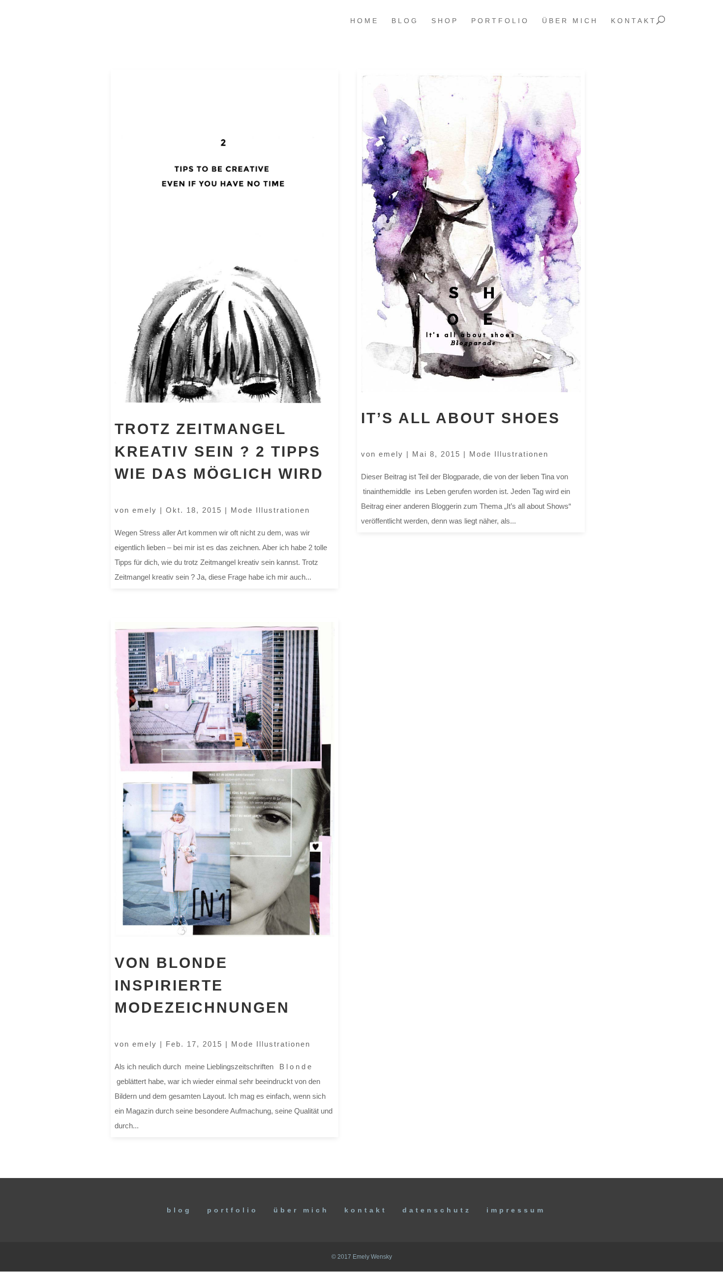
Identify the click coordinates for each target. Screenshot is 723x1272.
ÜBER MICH (301, 1210)
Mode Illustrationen (270, 510)
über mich (570, 21)
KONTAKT (365, 1210)
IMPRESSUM (515, 1210)
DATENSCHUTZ (436, 1210)
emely (144, 510)
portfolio (500, 21)
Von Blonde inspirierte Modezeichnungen (202, 985)
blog (405, 21)
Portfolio (232, 1210)
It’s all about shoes (460, 418)
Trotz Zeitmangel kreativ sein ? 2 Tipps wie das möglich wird (219, 451)
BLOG (179, 1210)
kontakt (634, 21)
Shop (444, 21)
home (364, 21)
